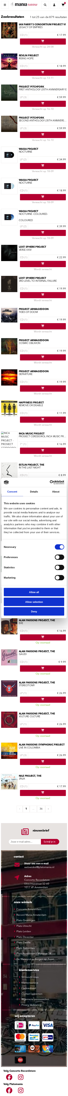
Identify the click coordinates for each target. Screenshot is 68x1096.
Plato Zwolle (24, 942)
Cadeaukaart (28, 988)
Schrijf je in (49, 841)
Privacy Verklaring (31, 1005)
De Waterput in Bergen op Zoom (35, 959)
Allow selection (34, 601)
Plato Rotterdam (26, 948)
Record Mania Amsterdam (31, 915)
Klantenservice (29, 983)
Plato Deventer (25, 937)
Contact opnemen (31, 994)
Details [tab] (34, 491)
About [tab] (55, 491)
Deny (34, 611)
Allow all (34, 592)
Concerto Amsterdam (29, 909)
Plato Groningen (26, 920)
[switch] (59, 557)
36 (41, 809)
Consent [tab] (12, 491)
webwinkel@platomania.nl (39, 867)
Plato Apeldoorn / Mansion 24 (34, 954)
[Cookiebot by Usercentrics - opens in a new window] (49, 482)
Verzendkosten (30, 977)
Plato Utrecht (24, 926)
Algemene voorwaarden (35, 999)
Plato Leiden (24, 931)
